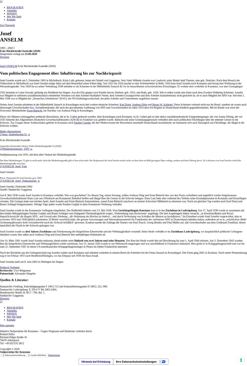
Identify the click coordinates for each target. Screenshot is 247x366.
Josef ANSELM (8, 66)
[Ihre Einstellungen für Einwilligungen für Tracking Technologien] (241, 360)
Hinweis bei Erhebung (95, 361)
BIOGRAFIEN (15, 7)
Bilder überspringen (10, 131)
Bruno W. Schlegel (162, 104)
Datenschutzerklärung (15, 355)
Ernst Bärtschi (34, 110)
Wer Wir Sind (14, 16)
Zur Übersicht (7, 25)
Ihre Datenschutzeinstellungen (136, 361)
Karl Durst (125, 104)
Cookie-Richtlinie (38, 355)
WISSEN (12, 13)
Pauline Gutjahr (82, 122)
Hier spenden (7, 325)
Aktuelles (12, 10)
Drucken (4, 57)
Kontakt (11, 19)
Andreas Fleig (139, 104)
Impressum (54, 355)
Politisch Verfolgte (9, 267)
